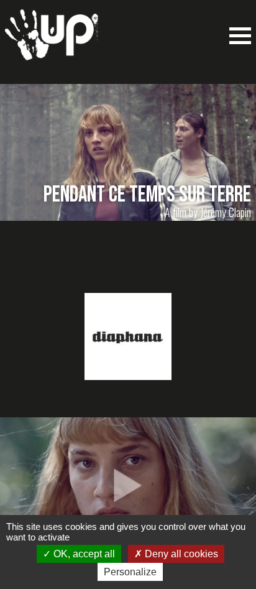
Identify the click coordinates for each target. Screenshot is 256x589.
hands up (51, 41)
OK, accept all (83, 554)
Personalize (130, 572)
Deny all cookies (180, 554)
